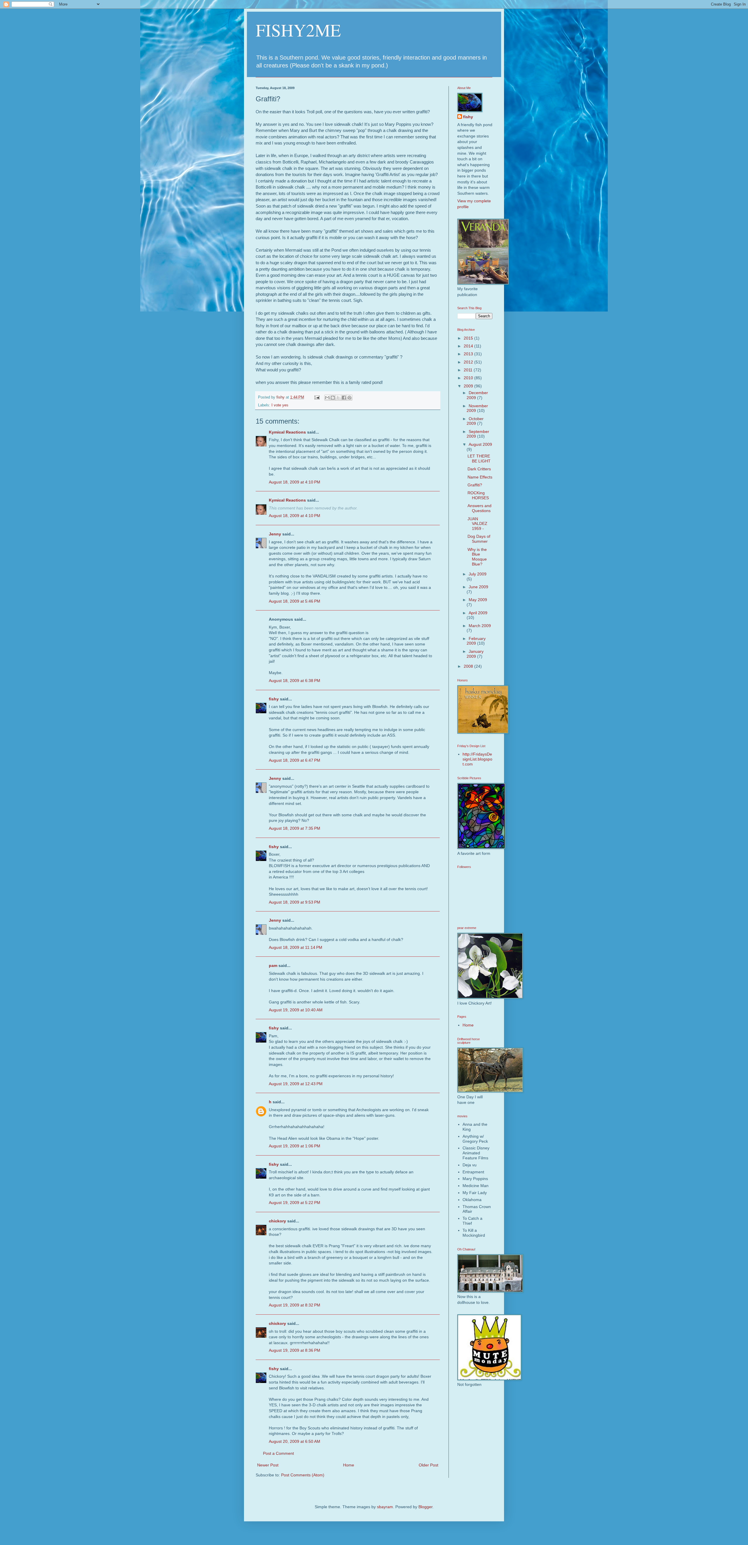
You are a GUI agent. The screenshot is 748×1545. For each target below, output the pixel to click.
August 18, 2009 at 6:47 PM (294, 760)
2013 (469, 354)
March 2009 (480, 625)
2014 (469, 346)
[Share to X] (338, 398)
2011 (469, 370)
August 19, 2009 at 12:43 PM (296, 1083)
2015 (469, 338)
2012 (469, 362)
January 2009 (475, 654)
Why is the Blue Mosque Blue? (477, 556)
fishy (274, 699)
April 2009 (478, 612)
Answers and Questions (479, 508)
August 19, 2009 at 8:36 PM (294, 1350)
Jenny (275, 534)
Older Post (428, 1465)
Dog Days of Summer (479, 539)
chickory (277, 1221)
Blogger (425, 1506)
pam (273, 965)
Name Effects (480, 477)
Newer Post (267, 1465)
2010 (469, 377)
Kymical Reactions (287, 432)
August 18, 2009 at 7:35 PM (294, 828)
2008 (469, 666)
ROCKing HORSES (478, 495)
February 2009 (476, 641)
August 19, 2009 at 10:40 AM (296, 1010)
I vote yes (279, 405)
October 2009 (475, 421)
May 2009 (478, 599)
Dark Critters (479, 469)
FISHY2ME (298, 29)
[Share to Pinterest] (349, 398)
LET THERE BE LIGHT (479, 458)
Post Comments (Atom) (302, 1475)
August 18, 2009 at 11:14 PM (295, 947)
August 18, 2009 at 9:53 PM (294, 902)
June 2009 (478, 586)
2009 (469, 386)
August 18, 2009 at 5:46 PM (294, 601)
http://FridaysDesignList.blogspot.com (477, 759)
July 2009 (477, 574)
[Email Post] (317, 397)
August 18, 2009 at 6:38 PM (294, 680)
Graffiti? (475, 485)
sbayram (385, 1506)
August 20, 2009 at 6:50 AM (294, 1441)
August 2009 (480, 444)
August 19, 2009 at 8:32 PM (294, 1305)
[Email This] (327, 398)
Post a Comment (278, 1453)
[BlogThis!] (333, 398)
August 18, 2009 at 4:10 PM (294, 482)
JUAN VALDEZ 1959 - (477, 523)
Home (348, 1465)
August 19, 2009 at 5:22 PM (294, 1202)
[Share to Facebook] (344, 398)
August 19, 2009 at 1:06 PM (294, 1146)
